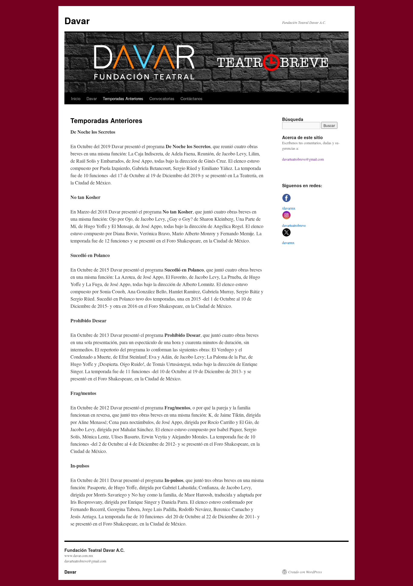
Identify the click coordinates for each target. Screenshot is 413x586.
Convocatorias (161, 98)
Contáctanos (191, 98)
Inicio (75, 98)
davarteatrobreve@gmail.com (303, 159)
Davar (77, 20)
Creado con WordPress (305, 571)
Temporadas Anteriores (123, 98)
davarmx (288, 242)
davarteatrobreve (294, 225)
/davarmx (288, 208)
